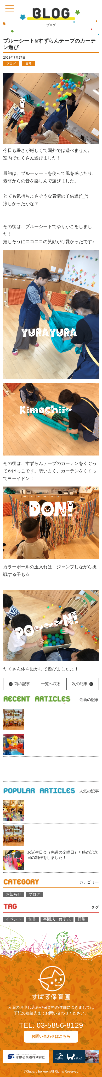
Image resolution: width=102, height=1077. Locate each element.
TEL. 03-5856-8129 (51, 1025)
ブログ (11, 63)
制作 (32, 919)
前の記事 (22, 684)
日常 (28, 63)
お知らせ (13, 894)
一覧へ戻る (51, 684)
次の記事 (80, 684)
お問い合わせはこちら (51, 1036)
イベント (13, 919)
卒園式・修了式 (57, 919)
